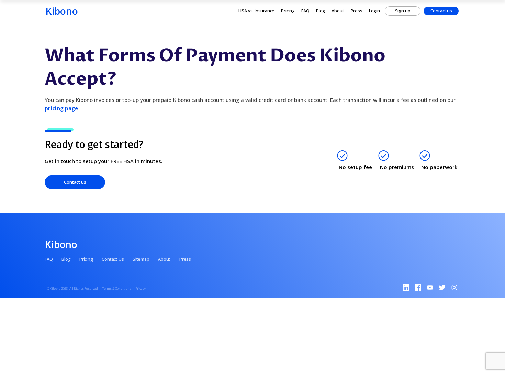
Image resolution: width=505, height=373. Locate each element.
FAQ (305, 11)
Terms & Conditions (116, 288)
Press (356, 11)
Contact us (441, 11)
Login (374, 11)
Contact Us (113, 259)
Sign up (403, 11)
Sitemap (141, 259)
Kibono (61, 11)
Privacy (140, 288)
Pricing (288, 11)
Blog (320, 11)
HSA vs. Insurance (256, 11)
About (338, 11)
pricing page (61, 108)
